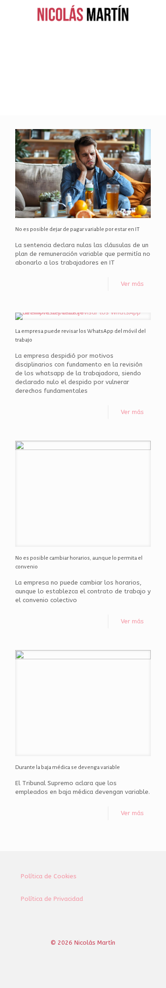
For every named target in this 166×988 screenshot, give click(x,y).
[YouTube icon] (83, 956)
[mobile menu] (153, 14)
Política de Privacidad (52, 898)
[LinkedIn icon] (92, 956)
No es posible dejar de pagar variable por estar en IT (77, 229)
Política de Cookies (49, 876)
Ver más (132, 283)
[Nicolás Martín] (83, 13)
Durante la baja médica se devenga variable (67, 767)
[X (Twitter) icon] (73, 956)
